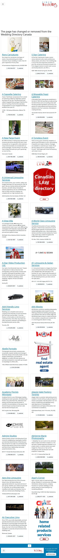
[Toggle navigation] (3, 4)
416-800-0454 (41, 415)
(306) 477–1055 (41, 496)
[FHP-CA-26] (44, 352)
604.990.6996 (41, 117)
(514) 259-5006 (15, 367)
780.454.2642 (11, 115)
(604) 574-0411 (41, 73)
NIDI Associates (51, 554)
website (21, 68)
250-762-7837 (11, 239)
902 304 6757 (11, 68)
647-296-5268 (11, 496)
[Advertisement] (29, 19)
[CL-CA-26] (44, 181)
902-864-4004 (41, 242)
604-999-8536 (41, 327)
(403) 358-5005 (41, 457)
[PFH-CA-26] (44, 521)
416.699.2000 (11, 328)
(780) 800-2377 (11, 454)
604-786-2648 (11, 157)
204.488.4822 (11, 413)
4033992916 (41, 284)
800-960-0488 (11, 199)
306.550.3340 (41, 157)
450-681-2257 (11, 536)
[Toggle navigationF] (4, 550)
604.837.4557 (11, 286)
